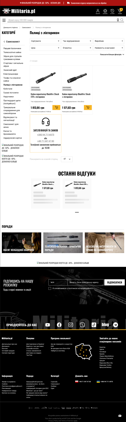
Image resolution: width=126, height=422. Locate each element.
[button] (120, 415)
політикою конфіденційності (81, 288)
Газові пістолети (10, 93)
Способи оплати (32, 348)
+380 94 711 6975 (107, 382)
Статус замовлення (33, 351)
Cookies (5, 384)
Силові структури (8, 353)
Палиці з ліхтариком (12, 85)
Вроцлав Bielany (105, 367)
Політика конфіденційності (12, 386)
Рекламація (6, 388)
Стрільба (54, 382)
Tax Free (29, 355)
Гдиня (102, 349)
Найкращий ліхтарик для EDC (37, 388)
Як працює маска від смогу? (36, 393)
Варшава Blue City (106, 363)
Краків (102, 354)
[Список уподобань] (105, 11)
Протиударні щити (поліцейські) (11, 102)
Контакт (5, 348)
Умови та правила (8, 382)
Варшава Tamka (105, 365)
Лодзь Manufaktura (107, 356)
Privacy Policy (53, 421)
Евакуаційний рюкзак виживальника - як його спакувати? (35, 384)
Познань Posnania (106, 358)
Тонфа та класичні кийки (12, 79)
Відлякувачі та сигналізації (10, 118)
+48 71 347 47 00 (85, 382)
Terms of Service (67, 421)
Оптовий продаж (8, 351)
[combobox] (65, 20)
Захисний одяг (10, 70)
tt (90, 324)
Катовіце (103, 352)
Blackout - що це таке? (34, 391)
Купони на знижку (9, 393)
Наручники (8, 96)
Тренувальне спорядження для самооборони (11, 110)
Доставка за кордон (33, 353)
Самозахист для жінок (10, 125)
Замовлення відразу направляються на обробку (88, 3)
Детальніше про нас (9, 344)
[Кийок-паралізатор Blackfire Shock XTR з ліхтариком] (69, 185)
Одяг (52, 388)
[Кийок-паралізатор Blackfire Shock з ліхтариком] (37, 185)
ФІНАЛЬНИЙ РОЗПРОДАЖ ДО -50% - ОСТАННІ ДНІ (41, 2)
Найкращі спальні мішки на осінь (36, 396)
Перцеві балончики (12, 48)
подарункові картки (12, 138)
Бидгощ (102, 347)
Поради (29, 375)
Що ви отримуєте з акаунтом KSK (61, 345)
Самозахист (26, 27)
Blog (105, 324)
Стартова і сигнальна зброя (13, 64)
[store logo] (18, 11)
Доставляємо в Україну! (35, 344)
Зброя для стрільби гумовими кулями (12, 57)
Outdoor (53, 386)
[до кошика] (56, 107)
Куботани (7, 89)
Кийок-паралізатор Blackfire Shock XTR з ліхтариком (45, 95)
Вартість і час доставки (35, 346)
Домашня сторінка (10, 27)
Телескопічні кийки (12, 52)
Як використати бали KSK (60, 348)
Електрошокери (10, 74)
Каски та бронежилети (9, 132)
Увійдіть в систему (58, 351)
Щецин (102, 360)
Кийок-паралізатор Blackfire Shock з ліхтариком (76, 95)
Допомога (5, 346)
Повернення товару (9, 391)
